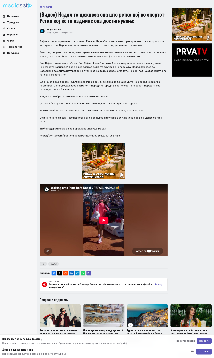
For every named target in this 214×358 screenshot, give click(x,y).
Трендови (46, 7)
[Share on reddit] (65, 273)
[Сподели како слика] (88, 273)
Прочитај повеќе (185, 340)
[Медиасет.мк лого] (18, 5)
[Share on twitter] (59, 273)
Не (192, 351)
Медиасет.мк (54, 29)
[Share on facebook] (54, 273)
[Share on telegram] (77, 273)
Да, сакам (203, 351)
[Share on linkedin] (71, 273)
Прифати (204, 340)
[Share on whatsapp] (83, 273)
